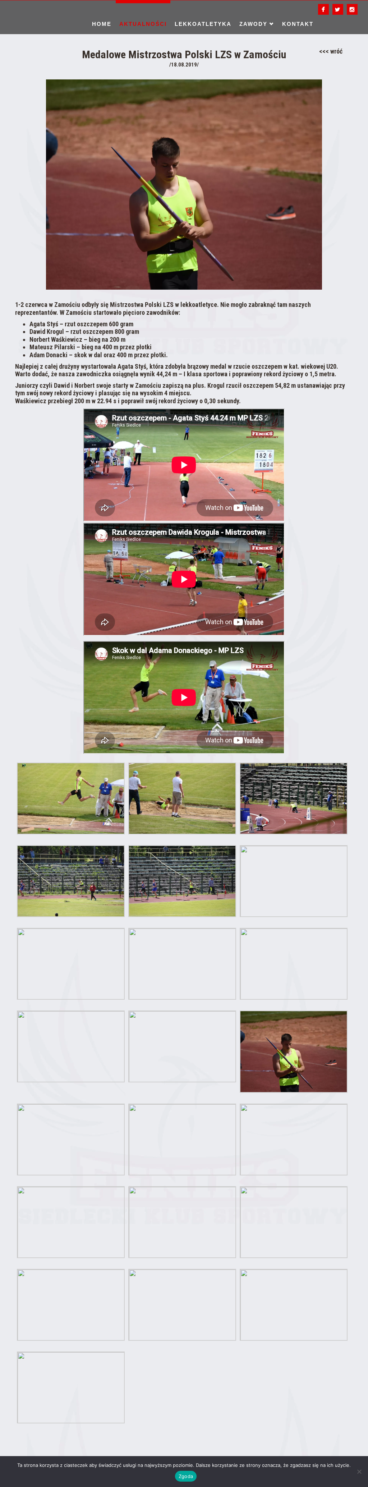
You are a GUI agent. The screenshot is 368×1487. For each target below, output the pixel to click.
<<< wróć (330, 51)
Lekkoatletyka (203, 24)
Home (101, 24)
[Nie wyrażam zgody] (359, 1471)
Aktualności (143, 24)
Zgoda (186, 1476)
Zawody (253, 24)
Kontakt (297, 24)
